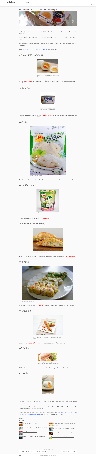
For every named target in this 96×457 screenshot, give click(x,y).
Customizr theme (54, 455)
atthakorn (11, 2)
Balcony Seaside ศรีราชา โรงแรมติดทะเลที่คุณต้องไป (34, 436)
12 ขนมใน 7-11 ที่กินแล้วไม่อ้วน (30, 432)
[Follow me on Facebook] (28, 2)
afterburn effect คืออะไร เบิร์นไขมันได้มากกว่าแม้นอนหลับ (33, 451)
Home (92, 4)
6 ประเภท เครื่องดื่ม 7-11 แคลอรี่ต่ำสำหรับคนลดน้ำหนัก (35, 427)
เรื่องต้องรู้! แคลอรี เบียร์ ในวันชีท (30, 423)
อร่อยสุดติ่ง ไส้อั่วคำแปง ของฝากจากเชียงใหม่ (63, 432)
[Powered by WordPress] (47, 455)
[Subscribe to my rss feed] (26, 2)
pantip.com (25, 418)
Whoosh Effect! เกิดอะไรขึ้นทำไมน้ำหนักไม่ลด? (63, 437)
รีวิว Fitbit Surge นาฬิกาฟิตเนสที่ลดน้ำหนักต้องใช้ (63, 428)
